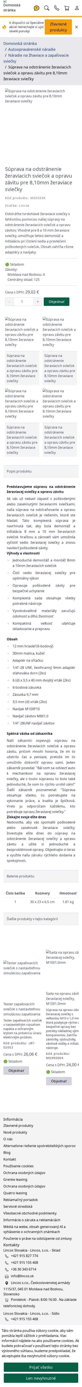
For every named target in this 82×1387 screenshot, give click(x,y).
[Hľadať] (47, 7)
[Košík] (67, 7)
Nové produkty (15, 1132)
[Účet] (77, 7)
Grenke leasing (15, 1179)
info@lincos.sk (22, 1276)
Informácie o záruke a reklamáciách (31, 1220)
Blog (7, 1152)
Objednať (56, 301)
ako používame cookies (55, 1340)
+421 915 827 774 (24, 1255)
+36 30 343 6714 (23, 1269)
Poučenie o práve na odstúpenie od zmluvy (37, 1238)
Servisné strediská (17, 1206)
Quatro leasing (15, 1193)
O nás (8, 1139)
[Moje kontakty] (57, 7)
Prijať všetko (41, 1367)
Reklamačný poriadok (20, 1199)
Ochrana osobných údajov (24, 1172)
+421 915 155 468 (24, 1262)
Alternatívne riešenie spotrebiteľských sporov (39, 1145)
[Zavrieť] (76, 27)
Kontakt (9, 1159)
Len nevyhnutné (41, 1378)
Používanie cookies (18, 1166)
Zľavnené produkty (58, 26)
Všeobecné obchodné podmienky (30, 1213)
